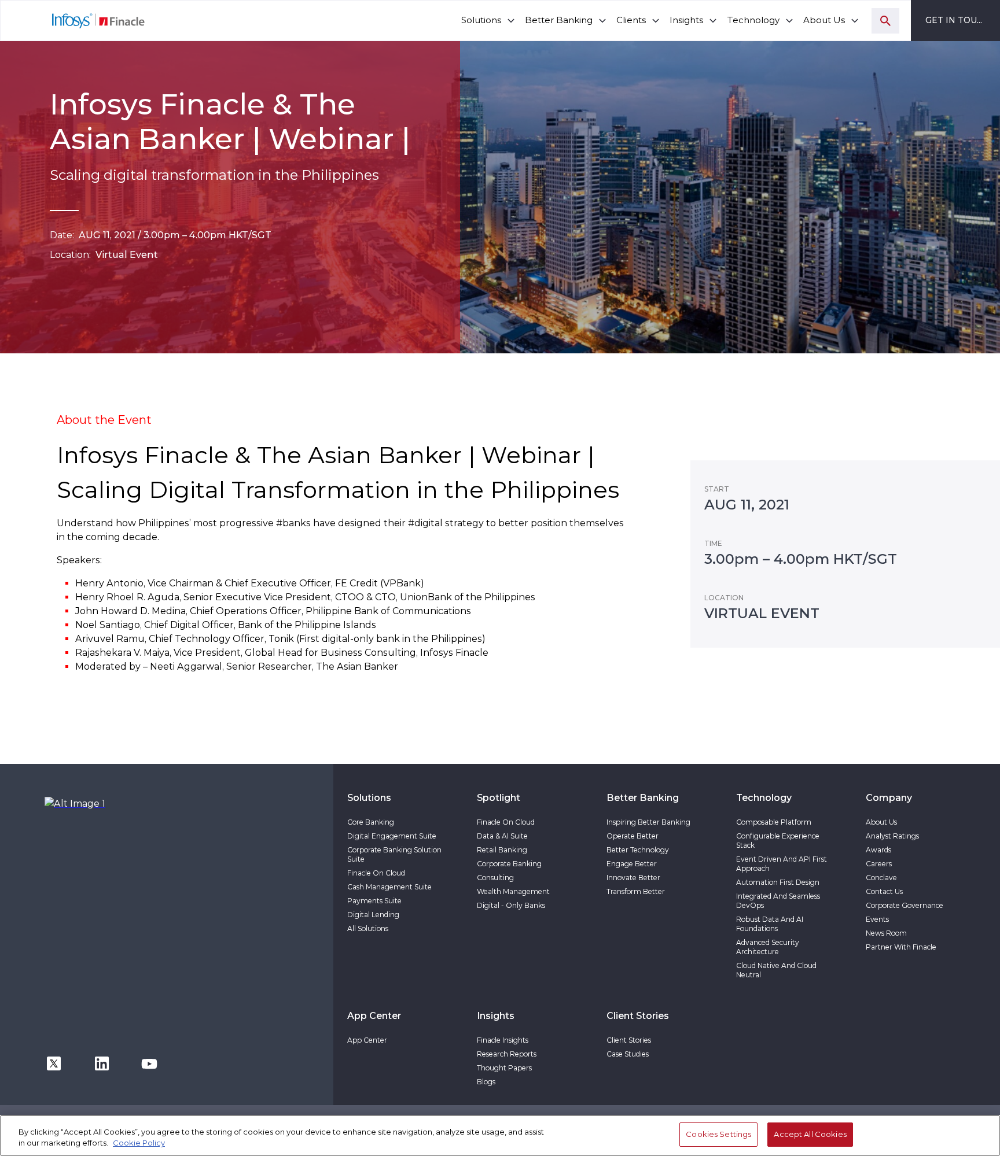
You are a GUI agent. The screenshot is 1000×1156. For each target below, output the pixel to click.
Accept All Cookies (810, 1134)
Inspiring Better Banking (648, 822)
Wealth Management (513, 891)
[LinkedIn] (102, 1062)
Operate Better (632, 836)
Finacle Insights (502, 1040)
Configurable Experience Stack (777, 841)
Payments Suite (374, 900)
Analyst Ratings (892, 836)
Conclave (881, 877)
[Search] (885, 21)
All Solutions (367, 928)
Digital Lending (373, 914)
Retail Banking (502, 849)
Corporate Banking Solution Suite (394, 854)
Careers (879, 863)
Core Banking (370, 822)
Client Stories (628, 1040)
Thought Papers (504, 1067)
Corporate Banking (509, 863)
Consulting (495, 877)
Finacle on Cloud (376, 873)
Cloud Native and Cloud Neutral (776, 970)
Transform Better (635, 891)
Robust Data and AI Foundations (769, 924)
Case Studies (627, 1054)
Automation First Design (777, 882)
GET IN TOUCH (957, 20)
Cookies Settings (718, 1134)
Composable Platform (773, 822)
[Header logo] (73, 20)
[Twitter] (54, 1062)
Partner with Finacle (901, 947)
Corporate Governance (904, 905)
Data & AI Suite (502, 836)
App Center (367, 1040)
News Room (886, 933)
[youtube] (149, 1062)
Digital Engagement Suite (391, 836)
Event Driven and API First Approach (781, 864)
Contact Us (884, 891)
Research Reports (506, 1054)
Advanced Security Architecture (767, 947)
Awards (878, 849)
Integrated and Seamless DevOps (778, 901)
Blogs (486, 1081)
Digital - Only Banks (511, 905)
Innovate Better (633, 877)
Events (877, 919)
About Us (881, 822)
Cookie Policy (139, 1143)
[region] (500, 1135)
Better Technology (637, 849)
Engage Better (631, 863)
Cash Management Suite (389, 886)
